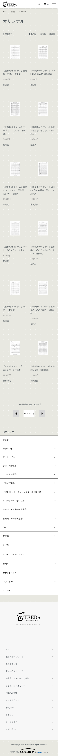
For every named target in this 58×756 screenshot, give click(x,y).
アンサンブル (9, 457)
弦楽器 (6, 545)
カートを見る (11, 722)
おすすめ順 (31, 34)
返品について (11, 663)
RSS (8, 693)
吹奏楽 (13, 12)
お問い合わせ (11, 729)
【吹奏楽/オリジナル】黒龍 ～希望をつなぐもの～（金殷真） (42, 130)
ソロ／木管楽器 (10, 465)
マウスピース (9, 581)
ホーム (5, 12)
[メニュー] (54, 4)
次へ (42, 413)
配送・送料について (14, 656)
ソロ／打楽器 (9, 483)
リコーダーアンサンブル (13, 500)
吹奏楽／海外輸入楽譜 (13, 518)
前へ (16, 413)
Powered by (14, 752)
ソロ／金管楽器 (10, 474)
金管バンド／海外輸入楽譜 (14, 509)
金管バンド (8, 448)
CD (4, 527)
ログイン (10, 714)
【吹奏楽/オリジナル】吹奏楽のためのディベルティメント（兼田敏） (42, 250)
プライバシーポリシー (15, 685)
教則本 (6, 563)
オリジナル (22, 12)
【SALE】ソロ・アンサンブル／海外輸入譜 (22, 492)
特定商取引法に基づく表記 (17, 678)
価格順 (43, 34)
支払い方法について (14, 671)
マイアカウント (12, 700)
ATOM (14, 693)
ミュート (7, 590)
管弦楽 (6, 536)
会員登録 (10, 707)
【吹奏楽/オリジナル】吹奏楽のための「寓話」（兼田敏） (42, 310)
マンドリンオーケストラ (13, 554)
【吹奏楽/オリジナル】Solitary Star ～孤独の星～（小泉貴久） (42, 190)
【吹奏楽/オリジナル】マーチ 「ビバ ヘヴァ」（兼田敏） (15, 130)
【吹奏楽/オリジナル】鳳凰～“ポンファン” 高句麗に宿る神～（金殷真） (15, 190)
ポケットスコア (10, 572)
